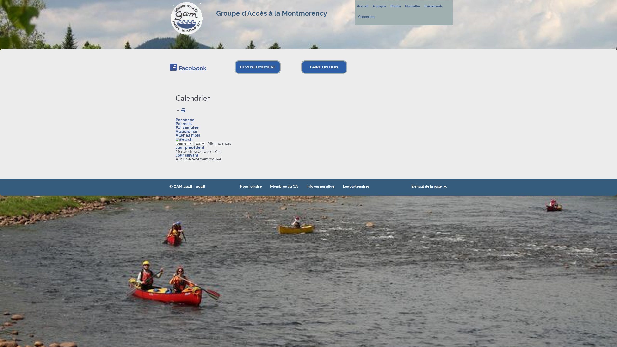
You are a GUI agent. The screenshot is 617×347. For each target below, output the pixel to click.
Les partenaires (356, 186)
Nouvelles (412, 6)
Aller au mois (188, 135)
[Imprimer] (183, 110)
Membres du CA (284, 186)
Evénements (433, 6)
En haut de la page (427, 186)
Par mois (184, 123)
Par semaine (187, 127)
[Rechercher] (184, 139)
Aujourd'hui (186, 131)
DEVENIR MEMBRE (258, 67)
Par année (185, 120)
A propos (379, 6)
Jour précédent (190, 147)
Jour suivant (187, 155)
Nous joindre (251, 186)
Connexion (366, 17)
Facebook (193, 68)
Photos (395, 6)
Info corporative (320, 186)
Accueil (362, 6)
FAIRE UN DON (324, 67)
